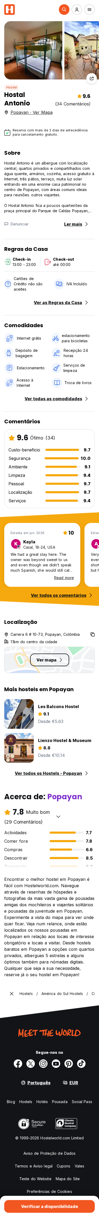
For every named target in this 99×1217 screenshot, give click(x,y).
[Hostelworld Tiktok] (81, 1063)
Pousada (60, 1101)
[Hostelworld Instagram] (43, 1063)
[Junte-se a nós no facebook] (18, 1063)
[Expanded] (11, 993)
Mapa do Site (68, 1178)
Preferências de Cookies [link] (49, 1191)
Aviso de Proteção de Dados (49, 1153)
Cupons (63, 1166)
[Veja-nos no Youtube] (56, 1063)
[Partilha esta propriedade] (91, 78)
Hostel (11, 87)
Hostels (25, 1101)
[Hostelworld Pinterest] (68, 1063)
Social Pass (82, 1101)
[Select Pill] (64, 9)
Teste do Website (35, 1178)
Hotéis (42, 1101)
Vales (79, 1166)
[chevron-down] (58, 816)
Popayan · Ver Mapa (32, 112)
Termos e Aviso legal (34, 1166)
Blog (11, 1101)
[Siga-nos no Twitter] (30, 1063)
